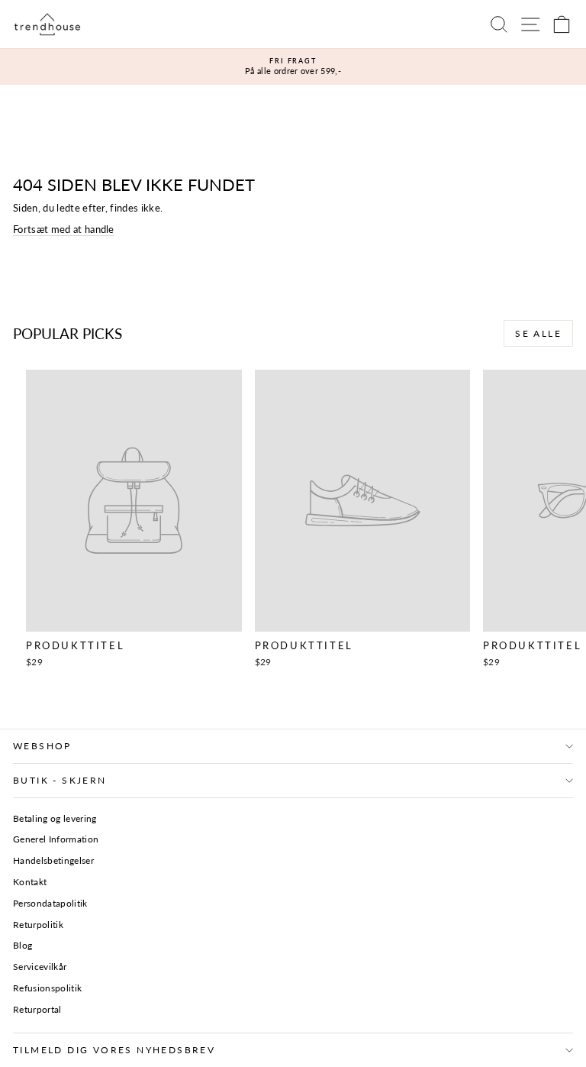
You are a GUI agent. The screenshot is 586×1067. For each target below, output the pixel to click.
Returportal (37, 1009)
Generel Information (55, 839)
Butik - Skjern (60, 780)
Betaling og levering (55, 818)
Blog (22, 945)
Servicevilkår (39, 966)
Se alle (538, 333)
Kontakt (30, 882)
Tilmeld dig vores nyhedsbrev (114, 1050)
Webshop (42, 746)
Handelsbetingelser (53, 860)
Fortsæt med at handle (63, 229)
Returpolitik (38, 924)
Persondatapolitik (50, 903)
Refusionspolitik (47, 988)
